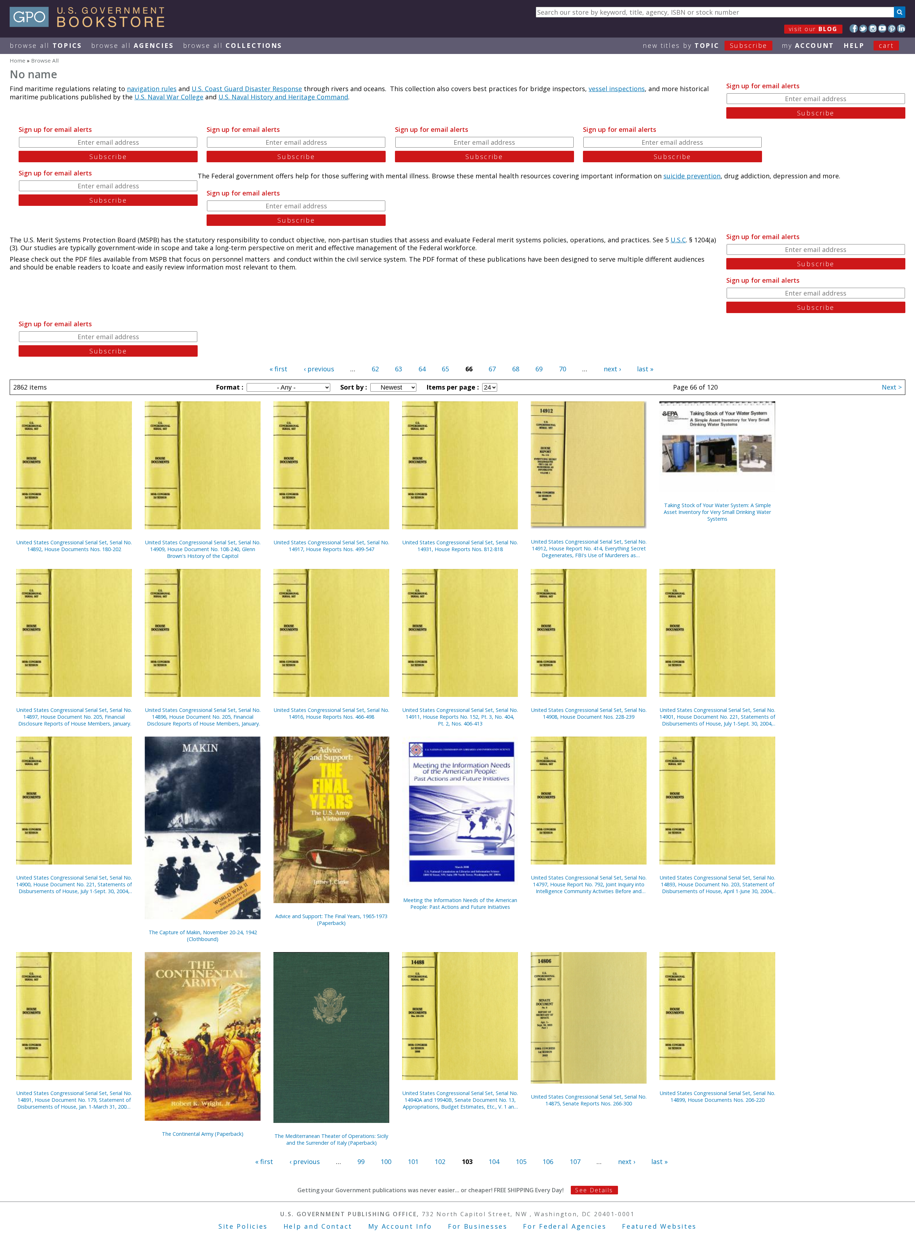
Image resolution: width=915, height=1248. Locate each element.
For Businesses (478, 1226)
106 (548, 1161)
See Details (594, 1190)
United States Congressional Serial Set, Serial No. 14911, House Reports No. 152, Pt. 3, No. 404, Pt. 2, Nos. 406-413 (460, 717)
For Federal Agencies (564, 1226)
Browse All (46, 45)
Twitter (863, 28)
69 (539, 369)
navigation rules (152, 88)
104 (494, 1161)
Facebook (854, 28)
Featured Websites (659, 1226)
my (808, 45)
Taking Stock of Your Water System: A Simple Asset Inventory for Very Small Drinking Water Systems (717, 512)
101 (413, 1161)
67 (492, 369)
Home (17, 60)
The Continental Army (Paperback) (202, 1133)
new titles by (705, 45)
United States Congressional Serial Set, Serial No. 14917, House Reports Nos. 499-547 (331, 546)
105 (521, 1161)
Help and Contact (317, 1226)
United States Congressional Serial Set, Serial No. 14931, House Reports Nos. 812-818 (460, 546)
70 (562, 369)
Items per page (451, 387)
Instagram (873, 28)
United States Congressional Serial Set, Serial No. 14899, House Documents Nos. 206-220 (717, 1096)
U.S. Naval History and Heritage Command (283, 97)
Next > (892, 387)
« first (278, 369)
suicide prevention (692, 176)
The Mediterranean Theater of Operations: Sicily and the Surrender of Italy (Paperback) (331, 1139)
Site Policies (243, 1226)
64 (422, 369)
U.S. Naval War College (168, 97)
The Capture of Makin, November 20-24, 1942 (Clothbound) (203, 935)
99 (361, 1161)
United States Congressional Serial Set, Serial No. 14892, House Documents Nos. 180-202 (74, 546)
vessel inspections (617, 88)
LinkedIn (901, 28)
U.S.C (678, 240)
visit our (813, 29)
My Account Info (400, 1226)
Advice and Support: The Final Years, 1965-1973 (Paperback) (331, 919)
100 (386, 1161)
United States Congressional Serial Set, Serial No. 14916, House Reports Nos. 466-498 (331, 713)
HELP (854, 45)
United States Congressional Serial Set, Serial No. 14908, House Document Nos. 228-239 (589, 713)
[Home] (90, 24)
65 (445, 369)
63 (398, 369)
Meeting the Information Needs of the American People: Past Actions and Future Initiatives (460, 903)
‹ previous (319, 369)
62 (375, 369)
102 (440, 1161)
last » (645, 369)
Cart (886, 45)
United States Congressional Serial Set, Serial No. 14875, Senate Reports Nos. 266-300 (589, 1100)
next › (612, 369)
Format (229, 387)
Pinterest (892, 28)
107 (575, 1161)
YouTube (882, 28)
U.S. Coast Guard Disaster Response (247, 88)
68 (515, 369)
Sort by (352, 387)
